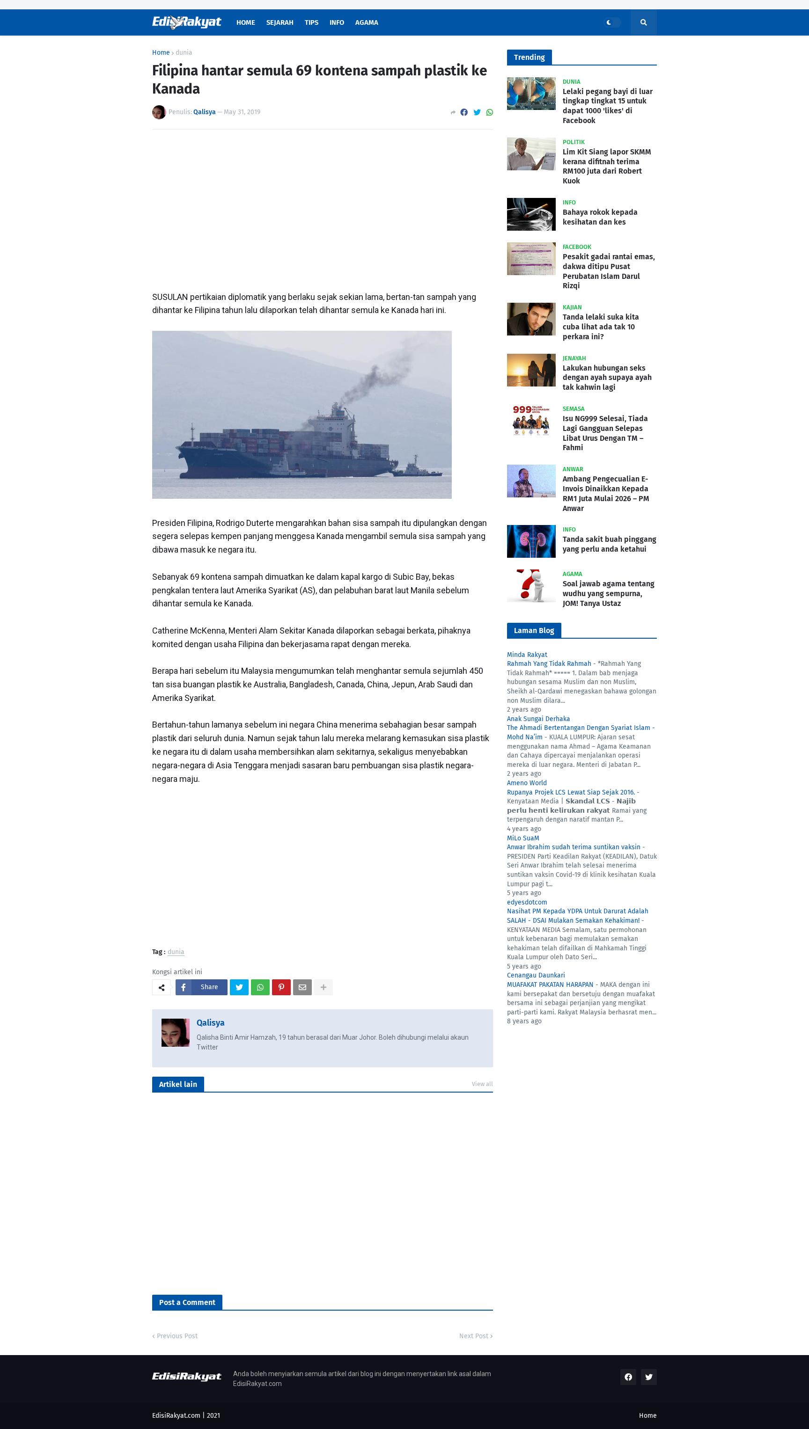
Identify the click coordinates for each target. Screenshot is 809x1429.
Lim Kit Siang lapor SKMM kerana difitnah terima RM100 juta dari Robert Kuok (607, 166)
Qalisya (211, 1023)
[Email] (302, 987)
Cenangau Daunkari (536, 975)
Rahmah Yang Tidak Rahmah (549, 664)
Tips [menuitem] (311, 22)
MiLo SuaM (523, 838)
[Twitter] (477, 112)
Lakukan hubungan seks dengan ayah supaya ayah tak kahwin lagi (607, 378)
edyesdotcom (527, 902)
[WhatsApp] (489, 112)
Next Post (473, 1336)
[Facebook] (464, 112)
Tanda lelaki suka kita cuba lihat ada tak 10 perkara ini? (601, 327)
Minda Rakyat (527, 655)
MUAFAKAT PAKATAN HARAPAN (550, 985)
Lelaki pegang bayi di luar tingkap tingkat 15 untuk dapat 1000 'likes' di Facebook (608, 106)
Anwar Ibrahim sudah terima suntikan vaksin (573, 847)
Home (161, 53)
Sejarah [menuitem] (280, 22)
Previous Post (177, 1336)
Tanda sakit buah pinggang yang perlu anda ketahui (609, 544)
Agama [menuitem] (366, 22)
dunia (184, 53)
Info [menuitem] (337, 22)
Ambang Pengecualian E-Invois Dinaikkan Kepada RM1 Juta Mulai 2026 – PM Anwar (606, 493)
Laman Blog (534, 630)
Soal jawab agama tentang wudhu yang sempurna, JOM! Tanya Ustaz (609, 593)
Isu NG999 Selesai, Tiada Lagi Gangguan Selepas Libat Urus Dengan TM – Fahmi (605, 433)
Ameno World (527, 783)
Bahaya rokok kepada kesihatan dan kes (600, 217)
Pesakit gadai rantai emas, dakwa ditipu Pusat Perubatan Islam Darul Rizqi (609, 271)
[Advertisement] (322, 206)
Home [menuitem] (245, 22)
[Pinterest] (281, 987)
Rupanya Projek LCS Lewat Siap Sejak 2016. (571, 792)
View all (482, 1083)
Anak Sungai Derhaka (538, 719)
